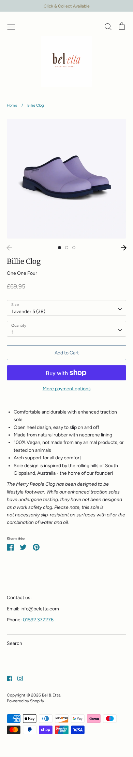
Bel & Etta (51, 695)
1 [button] (59, 247)
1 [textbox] (13, 332)
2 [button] (66, 247)
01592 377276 (38, 620)
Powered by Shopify (25, 700)
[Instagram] (17, 678)
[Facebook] (7, 678)
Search (14, 643)
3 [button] (73, 247)
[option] (66, 179)
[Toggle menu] (11, 26)
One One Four (22, 273)
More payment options (67, 389)
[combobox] (66, 308)
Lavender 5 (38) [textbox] (28, 311)
